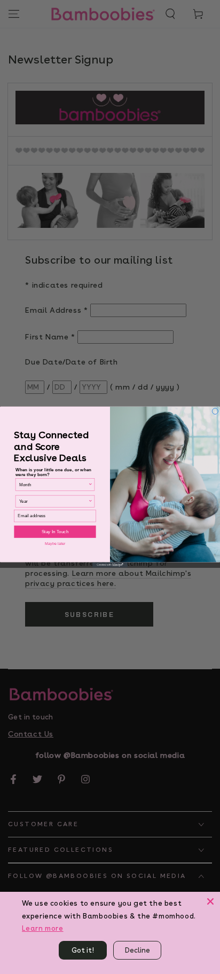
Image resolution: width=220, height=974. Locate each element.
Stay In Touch (55, 531)
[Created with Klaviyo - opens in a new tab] (110, 565)
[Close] (210, 901)
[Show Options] (90, 484)
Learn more (43, 928)
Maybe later (55, 543)
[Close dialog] (215, 411)
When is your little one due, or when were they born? (53, 472)
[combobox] (53, 484)
